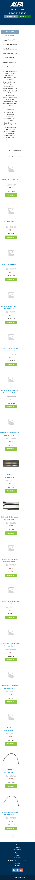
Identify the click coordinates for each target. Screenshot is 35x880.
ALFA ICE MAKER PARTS (10, 44)
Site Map (17, 863)
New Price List (25, 16)
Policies (17, 865)
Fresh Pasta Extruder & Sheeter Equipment (9, 83)
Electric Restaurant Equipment (9, 119)
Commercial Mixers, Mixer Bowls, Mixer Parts (10, 87)
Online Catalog (11, 16)
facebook (17, 870)
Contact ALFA (17, 857)
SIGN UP (13, 10)
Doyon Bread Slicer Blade (10, 53)
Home (17, 845)
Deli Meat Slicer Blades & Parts (10, 92)
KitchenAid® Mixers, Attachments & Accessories (10, 114)
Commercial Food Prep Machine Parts (9, 108)
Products (17, 847)
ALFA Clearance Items (10, 67)
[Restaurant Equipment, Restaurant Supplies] (17, 4)
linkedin (14, 870)
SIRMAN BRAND (9, 58)
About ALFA (17, 849)
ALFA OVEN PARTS (10, 35)
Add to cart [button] (11, 195)
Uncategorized (10, 140)
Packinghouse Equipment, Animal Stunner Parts (9, 135)
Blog (17, 855)
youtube (21, 870)
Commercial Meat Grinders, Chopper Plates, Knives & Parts (10, 97)
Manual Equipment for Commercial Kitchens (10, 124)
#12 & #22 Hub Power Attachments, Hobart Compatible (10, 77)
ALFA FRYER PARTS (10, 40)
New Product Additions (9, 62)
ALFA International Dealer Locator (17, 861)
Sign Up (17, 853)
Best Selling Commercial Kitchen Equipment (10, 72)
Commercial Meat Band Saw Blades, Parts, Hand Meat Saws (10, 103)
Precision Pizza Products (10, 49)
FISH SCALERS (10, 31)
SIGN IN (22, 10)
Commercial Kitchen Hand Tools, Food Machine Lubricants (10, 129)
